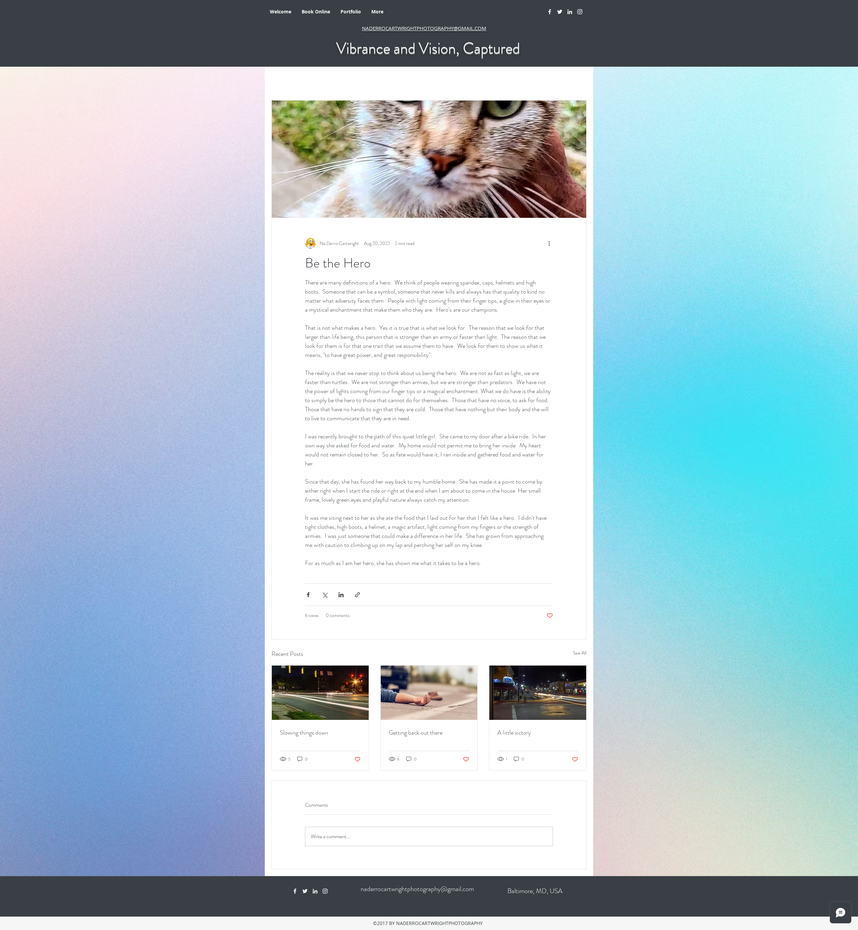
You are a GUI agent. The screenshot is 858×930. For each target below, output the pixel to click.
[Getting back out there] (429, 693)
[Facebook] (549, 11)
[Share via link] (357, 595)
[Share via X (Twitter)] (324, 595)
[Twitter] (559, 11)
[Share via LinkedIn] (341, 595)
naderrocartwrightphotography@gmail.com (417, 889)
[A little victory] (537, 693)
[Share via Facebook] (308, 595)
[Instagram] (579, 11)
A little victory (514, 732)
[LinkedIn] (569, 11)
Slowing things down (304, 732)
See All (580, 652)
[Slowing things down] (320, 693)
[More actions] (549, 243)
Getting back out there (415, 732)
